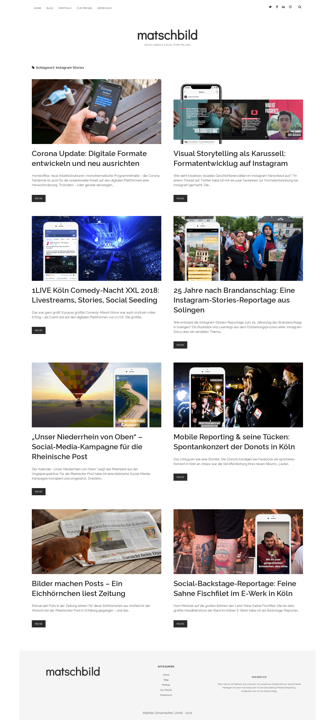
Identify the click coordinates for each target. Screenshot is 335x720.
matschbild (167, 34)
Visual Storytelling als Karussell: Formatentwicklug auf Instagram (238, 111)
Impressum (105, 8)
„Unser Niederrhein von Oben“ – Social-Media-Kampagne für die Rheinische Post (96, 395)
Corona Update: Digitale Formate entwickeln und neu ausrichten (96, 111)
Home (37, 8)
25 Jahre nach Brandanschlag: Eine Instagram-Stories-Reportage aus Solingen (238, 248)
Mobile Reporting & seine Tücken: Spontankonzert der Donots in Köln (238, 395)
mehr (40, 199)
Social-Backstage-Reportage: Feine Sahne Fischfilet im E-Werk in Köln (238, 541)
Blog (50, 8)
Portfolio (65, 8)
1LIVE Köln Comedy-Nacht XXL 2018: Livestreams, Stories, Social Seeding (96, 248)
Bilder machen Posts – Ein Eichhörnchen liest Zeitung (96, 541)
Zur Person (84, 8)
